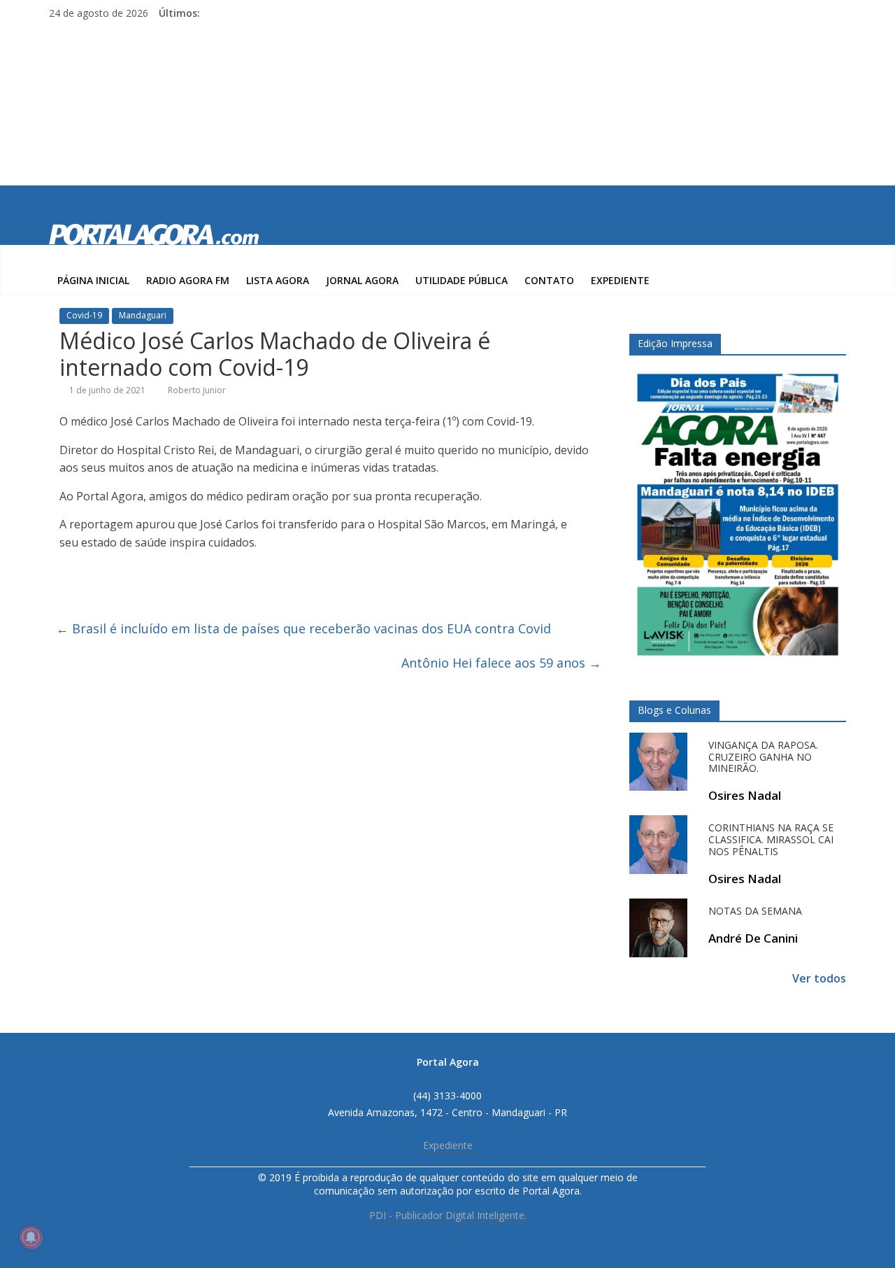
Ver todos (819, 978)
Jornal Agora (362, 280)
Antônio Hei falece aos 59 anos (501, 662)
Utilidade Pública (461, 280)
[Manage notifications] (31, 1237)
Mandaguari (142, 315)
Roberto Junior (197, 390)
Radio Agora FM (187, 280)
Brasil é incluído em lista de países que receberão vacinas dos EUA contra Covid (303, 628)
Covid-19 (84, 315)
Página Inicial (93, 280)
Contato (549, 280)
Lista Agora (277, 280)
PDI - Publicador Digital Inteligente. (448, 1215)
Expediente (620, 280)
